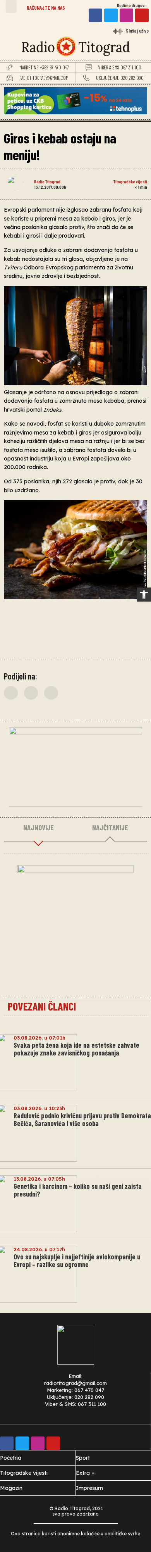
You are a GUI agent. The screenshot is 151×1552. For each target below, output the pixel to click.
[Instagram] (126, 15)
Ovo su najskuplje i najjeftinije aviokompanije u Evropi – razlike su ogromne (77, 1260)
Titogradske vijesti (130, 181)
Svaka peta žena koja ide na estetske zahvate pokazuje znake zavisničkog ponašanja (76, 1049)
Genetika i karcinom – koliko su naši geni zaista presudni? (78, 1190)
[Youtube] (142, 15)
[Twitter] (111, 15)
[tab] (38, 828)
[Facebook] (95, 15)
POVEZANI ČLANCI (42, 1006)
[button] (11, 6)
